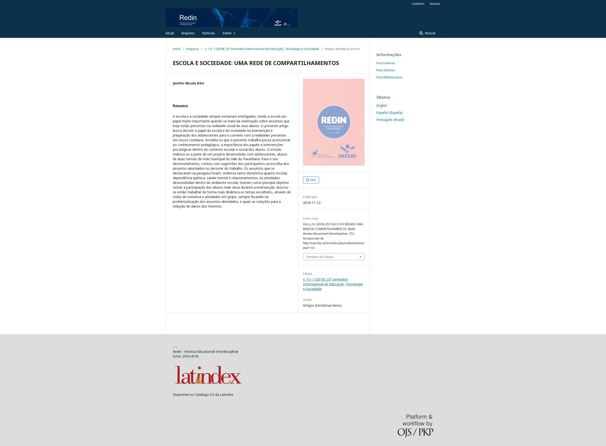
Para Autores (385, 70)
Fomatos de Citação (320, 257)
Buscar (430, 33)
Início (177, 49)
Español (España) (389, 112)
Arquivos (188, 33)
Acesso (435, 3)
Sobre (227, 33)
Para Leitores (385, 63)
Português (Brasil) (390, 119)
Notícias (208, 33)
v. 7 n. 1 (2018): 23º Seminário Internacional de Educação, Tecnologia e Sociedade (262, 49)
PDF (313, 180)
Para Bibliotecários (389, 77)
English (381, 105)
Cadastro (418, 3)
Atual (170, 33)
